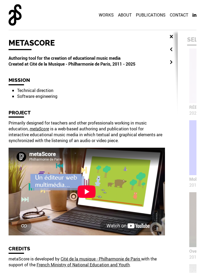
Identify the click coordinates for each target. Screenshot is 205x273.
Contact (179, 15)
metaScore (39, 129)
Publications (150, 15)
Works (106, 15)
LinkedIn (194, 15)
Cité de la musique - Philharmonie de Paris (101, 259)
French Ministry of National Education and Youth (83, 265)
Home (15, 15)
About (125, 15)
